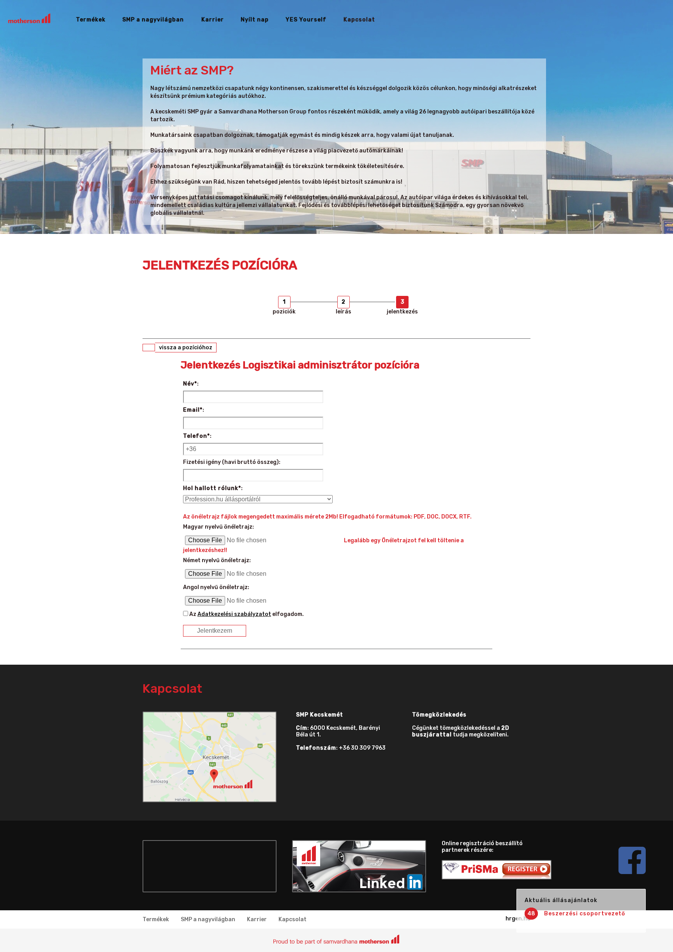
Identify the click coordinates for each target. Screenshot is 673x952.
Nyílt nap (255, 19)
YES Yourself (305, 19)
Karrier (212, 19)
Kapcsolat (359, 19)
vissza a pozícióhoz (185, 347)
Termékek (91, 19)
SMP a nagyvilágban (153, 19)
